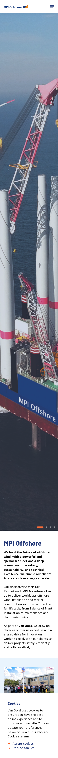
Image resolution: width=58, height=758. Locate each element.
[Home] (16, 6)
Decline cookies (23, 748)
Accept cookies (23, 743)
